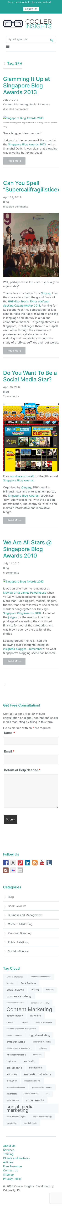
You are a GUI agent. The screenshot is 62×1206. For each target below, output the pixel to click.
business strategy (19, 996)
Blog (6, 202)
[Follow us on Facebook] (6, 862)
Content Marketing (15, 104)
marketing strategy (37, 1074)
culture (25, 1022)
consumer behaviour (15, 1003)
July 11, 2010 (11, 563)
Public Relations (18, 942)
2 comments (11, 396)
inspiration (12, 1061)
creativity (10, 1022)
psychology (12, 1094)
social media (35, 1100)
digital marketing (39, 1035)
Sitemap (8, 1174)
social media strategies (16, 1117)
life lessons (14, 1067)
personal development (16, 1087)
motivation (12, 1080)
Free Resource (12, 1166)
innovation (37, 1055)
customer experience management (21, 1029)
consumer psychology (40, 1003)
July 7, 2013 (10, 99)
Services (8, 1150)
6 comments (11, 572)
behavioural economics (40, 977)
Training (8, 1154)
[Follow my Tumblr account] (49, 862)
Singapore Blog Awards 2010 (22, 613)
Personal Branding (20, 933)
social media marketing (20, 1108)
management (36, 1067)
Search (51, 39)
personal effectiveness (42, 1087)
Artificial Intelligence (15, 977)
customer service (14, 1035)
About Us (9, 1145)
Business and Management (25, 915)
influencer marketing (16, 1055)
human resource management (19, 1048)
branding (35, 990)
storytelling (12, 1123)
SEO (47, 1094)
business (49, 990)
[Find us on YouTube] (42, 862)
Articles (8, 1162)
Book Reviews (17, 906)
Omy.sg (45, 293)
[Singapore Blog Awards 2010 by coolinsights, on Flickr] (23, 581)
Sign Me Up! (31, 9)
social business (13, 1100)
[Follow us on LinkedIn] (27, 862)
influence (43, 1048)
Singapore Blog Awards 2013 (27, 144)
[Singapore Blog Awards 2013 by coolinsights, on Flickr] (23, 117)
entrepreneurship (16, 1041)
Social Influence (39, 104)
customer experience (43, 1022)
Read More (14, 160)
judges (12, 617)
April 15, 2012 (11, 387)
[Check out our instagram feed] (6, 870)
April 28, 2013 (12, 197)
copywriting (35, 1015)
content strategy (15, 1015)
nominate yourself (22, 476)
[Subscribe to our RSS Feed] (35, 862)
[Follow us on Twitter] (13, 862)
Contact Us (10, 1170)
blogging (10, 983)
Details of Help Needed (22, 770)
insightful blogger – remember (22, 649)
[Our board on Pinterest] (20, 862)
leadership (29, 1061)
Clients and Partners (16, 1158)
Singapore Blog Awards (18, 480)
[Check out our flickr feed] (13, 870)
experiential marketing (42, 1042)
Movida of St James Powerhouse (24, 592)
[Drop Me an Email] (20, 870)
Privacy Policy (12, 1178)
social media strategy (42, 1117)
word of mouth (30, 1123)
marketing (12, 1074)
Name (9, 733)
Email (9, 751)
